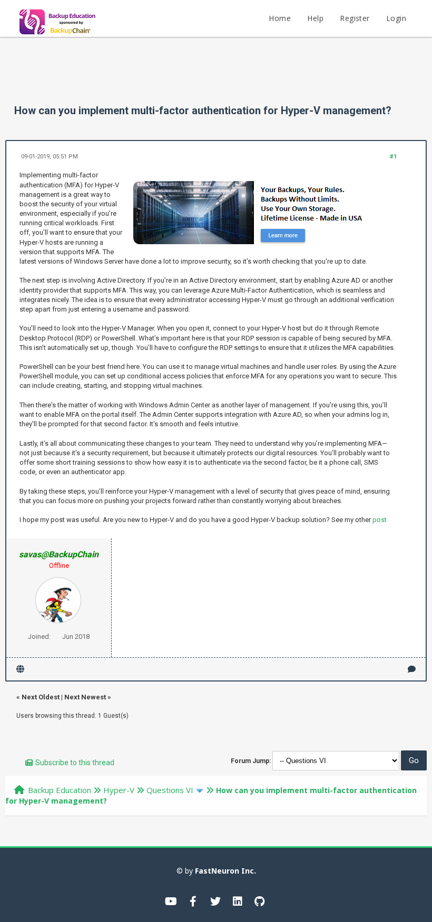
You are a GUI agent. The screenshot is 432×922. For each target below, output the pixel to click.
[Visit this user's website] (20, 669)
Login (396, 18)
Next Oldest (41, 697)
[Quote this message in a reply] (411, 669)
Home (280, 18)
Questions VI (169, 790)
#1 (393, 156)
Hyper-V (118, 790)
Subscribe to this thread (74, 762)
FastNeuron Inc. (225, 871)
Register (354, 18)
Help (315, 18)
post (379, 520)
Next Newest (85, 697)
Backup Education (59, 790)
